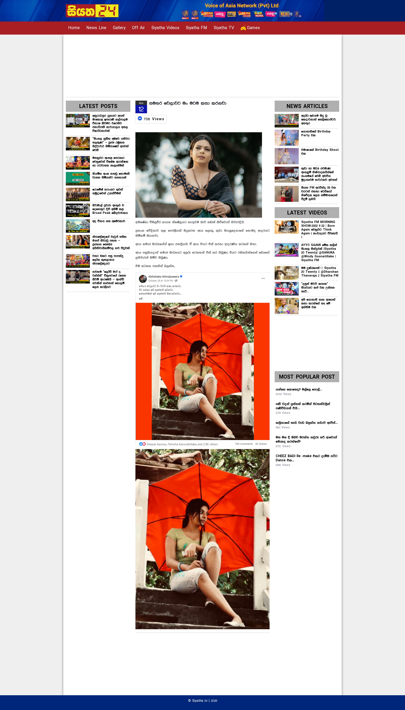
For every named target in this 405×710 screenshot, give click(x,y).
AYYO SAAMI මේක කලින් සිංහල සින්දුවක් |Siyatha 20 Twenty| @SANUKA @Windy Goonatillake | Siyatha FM (319, 252)
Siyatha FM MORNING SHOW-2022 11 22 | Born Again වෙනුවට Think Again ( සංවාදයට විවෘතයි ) (319, 229)
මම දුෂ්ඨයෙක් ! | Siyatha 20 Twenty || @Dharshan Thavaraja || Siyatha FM (319, 271)
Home (74, 28)
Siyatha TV (224, 28)
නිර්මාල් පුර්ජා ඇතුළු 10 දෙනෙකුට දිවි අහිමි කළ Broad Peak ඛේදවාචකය (110, 209)
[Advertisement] (192, 64)
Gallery (119, 28)
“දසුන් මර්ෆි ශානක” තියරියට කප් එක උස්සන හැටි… (318, 287)
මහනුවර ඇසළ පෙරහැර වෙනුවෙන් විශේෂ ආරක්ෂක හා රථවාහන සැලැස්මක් (110, 161)
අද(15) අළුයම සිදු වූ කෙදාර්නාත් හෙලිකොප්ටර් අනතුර (318, 119)
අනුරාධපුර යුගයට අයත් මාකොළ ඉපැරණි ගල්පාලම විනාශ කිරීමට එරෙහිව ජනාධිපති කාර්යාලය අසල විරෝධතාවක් (110, 123)
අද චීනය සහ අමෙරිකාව (108, 221)
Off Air (138, 28)
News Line (96, 28)
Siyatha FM (196, 28)
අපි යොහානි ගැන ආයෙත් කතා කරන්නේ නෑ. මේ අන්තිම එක (318, 303)
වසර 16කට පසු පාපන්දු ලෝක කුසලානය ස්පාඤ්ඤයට (107, 259)
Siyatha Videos (165, 28)
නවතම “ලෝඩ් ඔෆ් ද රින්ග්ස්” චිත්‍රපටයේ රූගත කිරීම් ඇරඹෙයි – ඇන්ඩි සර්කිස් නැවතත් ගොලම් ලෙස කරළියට (109, 279)
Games (253, 28)
